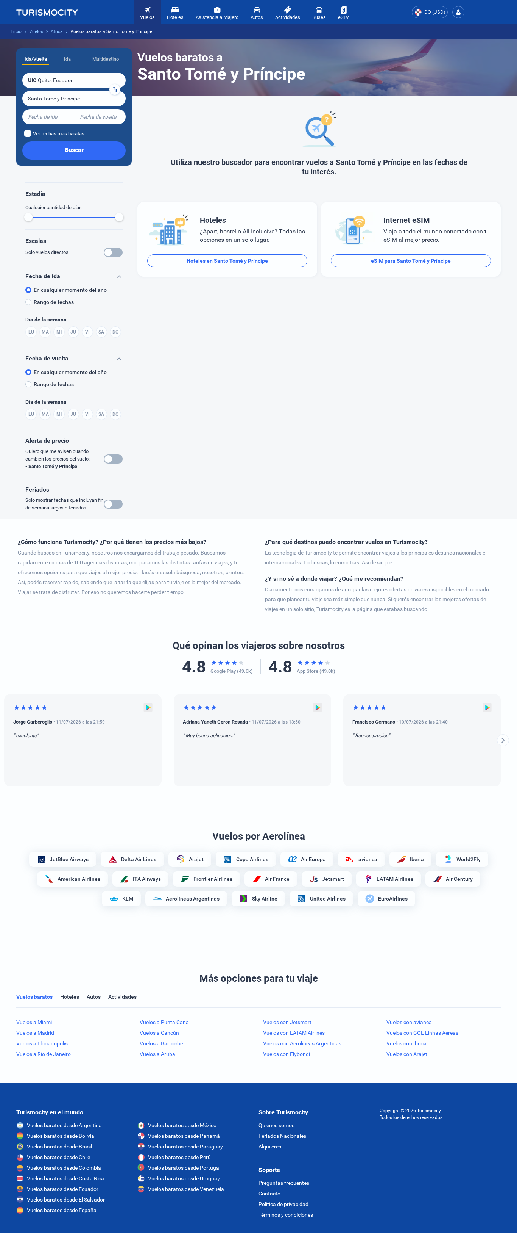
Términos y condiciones (285, 1215)
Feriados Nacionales (282, 1136)
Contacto (269, 1194)
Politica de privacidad (283, 1204)
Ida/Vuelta (36, 59)
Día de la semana (46, 319)
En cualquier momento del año (70, 290)
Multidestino (105, 59)
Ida (67, 59)
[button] (458, 12)
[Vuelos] (47, 12)
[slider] (28, 217)
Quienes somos (276, 1125)
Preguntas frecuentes (283, 1183)
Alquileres (269, 1147)
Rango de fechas (54, 302)
